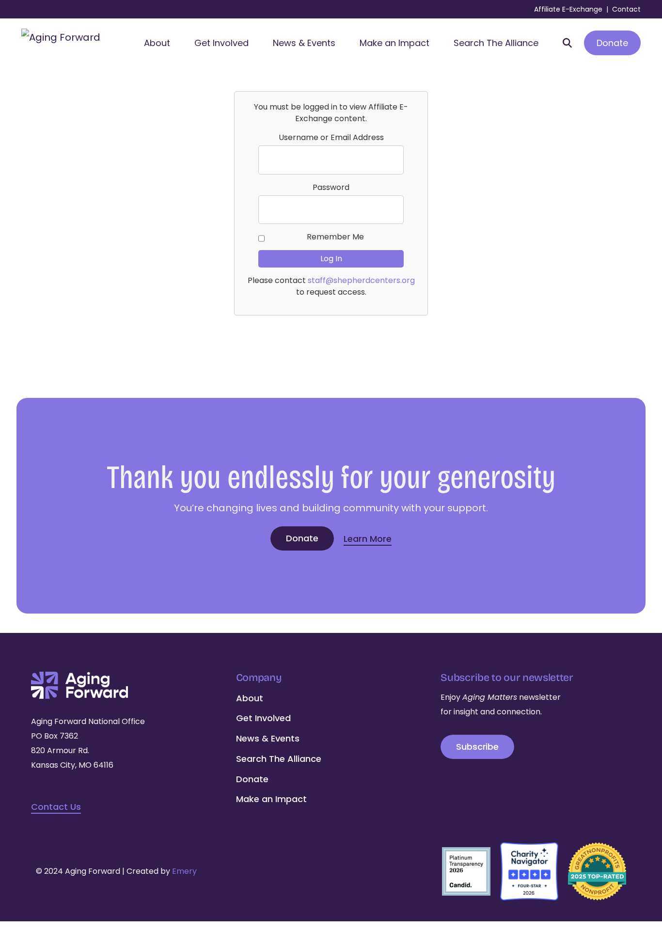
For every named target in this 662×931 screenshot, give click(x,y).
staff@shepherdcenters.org (361, 280)
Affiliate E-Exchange (568, 9)
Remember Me (335, 236)
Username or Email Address (331, 137)
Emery (184, 871)
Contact (626, 9)
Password (331, 187)
